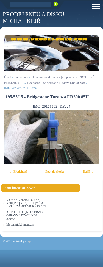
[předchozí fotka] (13, 137)
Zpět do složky (55, 171)
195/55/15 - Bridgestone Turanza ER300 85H (56, 82)
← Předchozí (18, 171)
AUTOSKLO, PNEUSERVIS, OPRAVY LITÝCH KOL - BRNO (24, 215)
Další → (88, 171)
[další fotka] (90, 137)
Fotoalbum (21, 77)
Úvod (7, 77)
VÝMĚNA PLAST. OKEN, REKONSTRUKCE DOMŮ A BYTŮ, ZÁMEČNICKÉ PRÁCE (26, 203)
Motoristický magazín (20, 224)
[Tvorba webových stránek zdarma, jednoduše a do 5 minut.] (30, 241)
